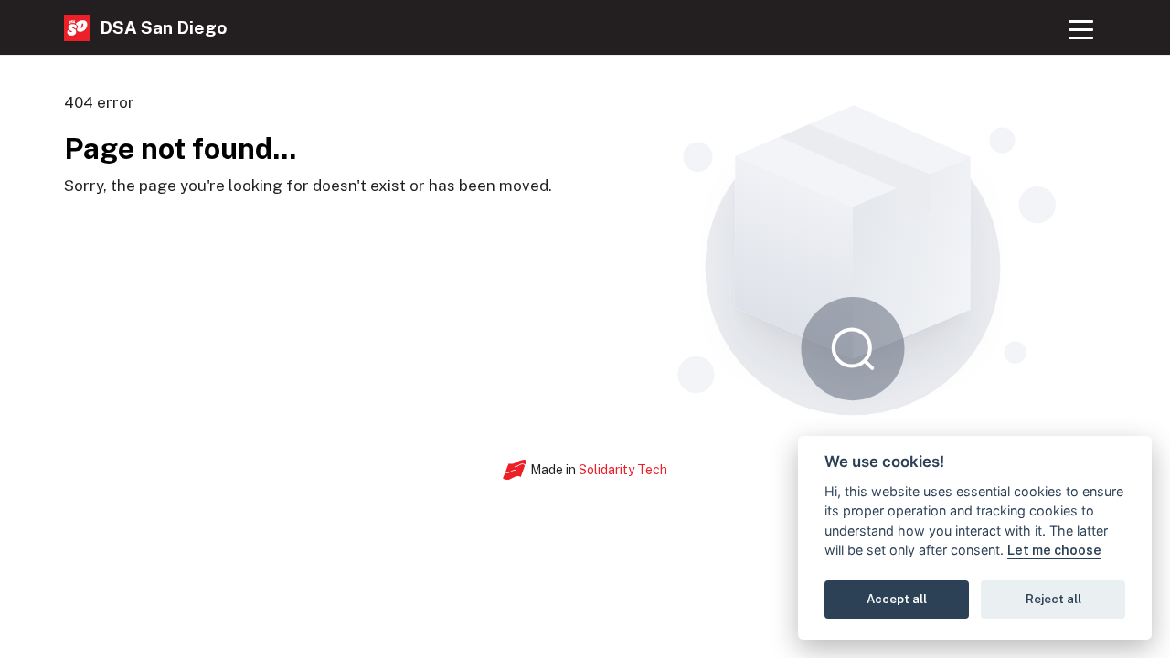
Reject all (1053, 600)
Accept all (897, 600)
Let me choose (1054, 550)
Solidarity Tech (623, 469)
